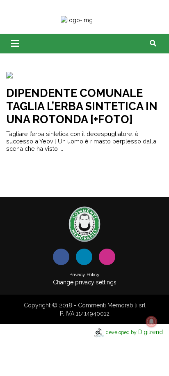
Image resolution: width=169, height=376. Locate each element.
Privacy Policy (84, 274)
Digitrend (134, 331)
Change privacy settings (84, 282)
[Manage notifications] (151, 322)
